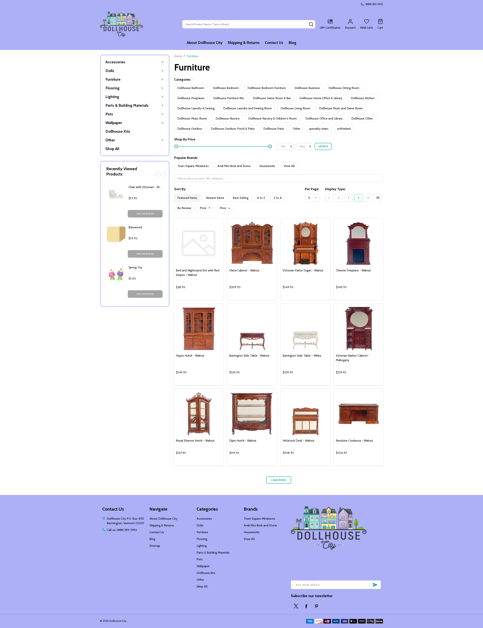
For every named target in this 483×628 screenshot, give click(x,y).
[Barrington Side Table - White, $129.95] (305, 328)
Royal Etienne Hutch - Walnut (195, 440)
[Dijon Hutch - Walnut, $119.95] (252, 413)
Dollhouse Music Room (192, 118)
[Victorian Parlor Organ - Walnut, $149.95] (305, 243)
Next (163, 174)
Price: (206, 209)
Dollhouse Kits (117, 131)
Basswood (135, 227)
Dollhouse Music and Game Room (341, 108)
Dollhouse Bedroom (226, 88)
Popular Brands (186, 158)
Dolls (109, 70)
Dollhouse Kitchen (363, 98)
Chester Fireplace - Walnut (353, 270)
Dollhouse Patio (273, 128)
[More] (162, 62)
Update (323, 146)
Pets (109, 114)
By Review (184, 208)
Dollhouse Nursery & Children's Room (272, 118)
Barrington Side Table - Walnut (249, 355)
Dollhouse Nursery (228, 118)
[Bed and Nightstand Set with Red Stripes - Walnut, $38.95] (198, 243)
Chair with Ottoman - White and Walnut (154, 187)
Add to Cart (205, 298)
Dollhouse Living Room (295, 108)
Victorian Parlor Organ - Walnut (303, 270)
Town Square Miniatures (193, 166)
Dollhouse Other (362, 118)
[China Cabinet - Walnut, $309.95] (252, 243)
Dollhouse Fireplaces (191, 98)
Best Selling (240, 198)
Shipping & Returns (244, 42)
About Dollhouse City (204, 42)
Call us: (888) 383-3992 (122, 530)
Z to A (278, 198)
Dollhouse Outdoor (189, 128)
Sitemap (154, 546)
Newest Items (215, 198)
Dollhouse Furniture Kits (228, 98)
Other (110, 140)
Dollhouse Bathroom (190, 88)
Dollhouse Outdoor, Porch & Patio (233, 128)
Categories (182, 79)
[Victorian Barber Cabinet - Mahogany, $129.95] (358, 328)
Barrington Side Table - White (302, 355)
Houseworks (267, 166)
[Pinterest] (316, 606)
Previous (157, 174)
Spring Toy (135, 267)
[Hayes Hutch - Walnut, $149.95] (198, 328)
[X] (296, 606)
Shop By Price (184, 139)
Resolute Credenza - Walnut (354, 440)
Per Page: (312, 189)
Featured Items (187, 198)
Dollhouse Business (307, 88)
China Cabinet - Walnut (244, 270)
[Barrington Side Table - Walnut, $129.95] (252, 328)
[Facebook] (306, 606)
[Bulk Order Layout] (378, 197)
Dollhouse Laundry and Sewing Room (247, 108)
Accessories (115, 62)
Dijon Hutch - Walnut (242, 440)
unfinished (344, 128)
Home (178, 56)
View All (289, 166)
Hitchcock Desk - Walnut (298, 440)
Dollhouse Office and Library (324, 118)
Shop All (112, 148)
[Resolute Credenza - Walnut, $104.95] (358, 413)
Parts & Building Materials (126, 105)
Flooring (112, 88)
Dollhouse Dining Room (343, 88)
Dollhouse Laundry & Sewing (196, 108)
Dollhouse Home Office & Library (320, 98)
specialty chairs (318, 128)
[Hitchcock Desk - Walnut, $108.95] (305, 413)
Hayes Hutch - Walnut (190, 355)
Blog (292, 42)
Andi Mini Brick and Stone (234, 166)
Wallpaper (113, 122)
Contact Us (274, 42)
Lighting (112, 96)
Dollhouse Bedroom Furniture (267, 88)
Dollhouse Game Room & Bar (272, 98)
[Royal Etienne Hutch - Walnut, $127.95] (198, 413)
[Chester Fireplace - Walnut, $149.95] (358, 243)
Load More (278, 480)
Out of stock (145, 213)
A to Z (261, 198)
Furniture (113, 79)
